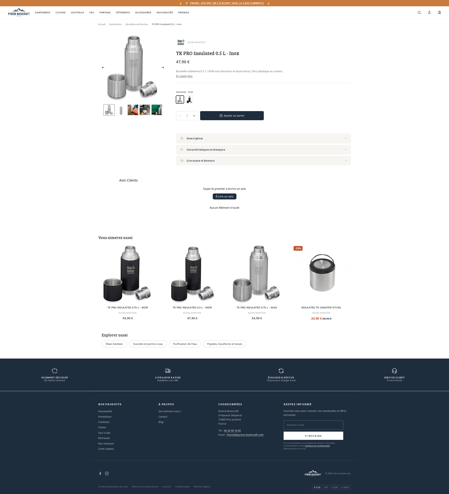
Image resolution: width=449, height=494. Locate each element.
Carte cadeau (106, 448)
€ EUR (317, 487)
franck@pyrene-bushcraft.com (245, 434)
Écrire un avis (224, 196)
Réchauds (104, 438)
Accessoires (143, 12)
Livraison (166, 486)
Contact (162, 416)
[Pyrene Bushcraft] (19, 12)
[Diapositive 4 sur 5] (145, 110)
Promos (183, 12)
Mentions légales (202, 486)
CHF (326, 487)
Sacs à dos (104, 432)
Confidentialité (182, 486)
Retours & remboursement (145, 486)
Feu (91, 12)
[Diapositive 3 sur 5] (133, 110)
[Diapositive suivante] (164, 68)
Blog (160, 422)
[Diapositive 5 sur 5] (157, 110)
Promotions (105, 416)
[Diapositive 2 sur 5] (121, 110)
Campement (42, 12)
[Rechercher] (419, 12)
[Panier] (439, 12)
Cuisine (60, 12)
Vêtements (123, 12)
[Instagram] (107, 473)
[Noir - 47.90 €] (189, 99)
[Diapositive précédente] (102, 68)
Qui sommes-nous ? (170, 411)
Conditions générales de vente (113, 486)
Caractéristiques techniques (206, 149)
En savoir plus (184, 76)
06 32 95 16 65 (232, 430)
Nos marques (106, 443)
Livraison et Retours (201, 160)
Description (195, 138)
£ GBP (334, 487)
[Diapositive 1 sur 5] (109, 110)
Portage (105, 12)
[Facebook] (100, 473)
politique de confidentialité (317, 445)
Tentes (102, 427)
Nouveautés (165, 12)
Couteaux (77, 12)
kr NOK (345, 487)
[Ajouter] (152, 298)
